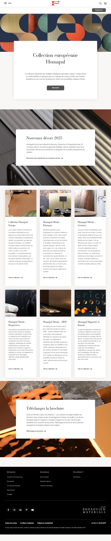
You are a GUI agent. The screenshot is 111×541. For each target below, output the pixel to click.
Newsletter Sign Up (45, 481)
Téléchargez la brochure (34, 431)
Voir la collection (14, 277)
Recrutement (10, 481)
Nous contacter (44, 477)
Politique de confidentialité (45, 523)
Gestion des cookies (11, 523)
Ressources (99, 10)
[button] (105, 3)
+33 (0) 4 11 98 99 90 (97, 523)
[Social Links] (8, 510)
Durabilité (9, 494)
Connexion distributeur (46, 485)
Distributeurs (76, 477)
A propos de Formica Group (15, 477)
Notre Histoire (11, 490)
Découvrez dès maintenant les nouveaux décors (43, 158)
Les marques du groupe (13, 485)
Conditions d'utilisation (27, 523)
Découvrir (55, 88)
